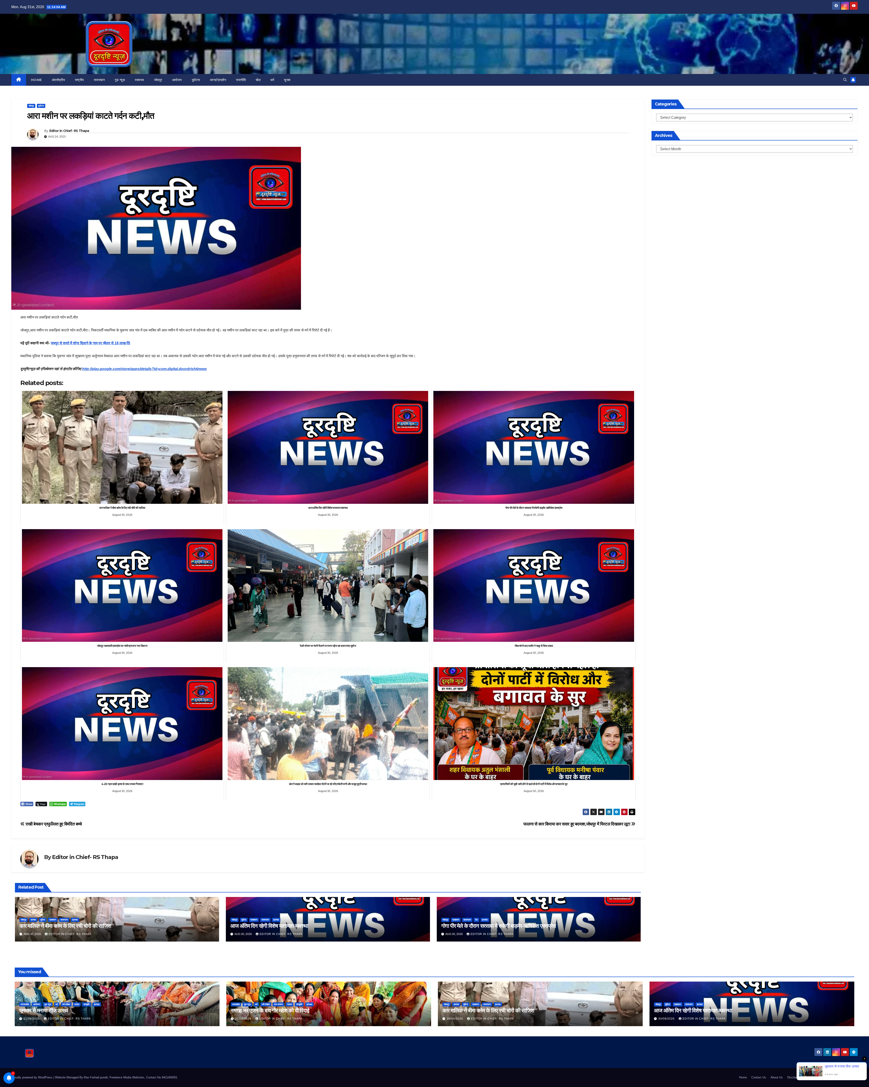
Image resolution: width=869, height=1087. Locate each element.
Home (36, 80)
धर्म (272, 80)
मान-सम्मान (278, 1004)
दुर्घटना (196, 80)
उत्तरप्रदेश (25, 1004)
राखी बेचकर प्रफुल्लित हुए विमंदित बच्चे (53, 824)
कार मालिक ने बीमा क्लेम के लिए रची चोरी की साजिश (65, 926)
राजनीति (241, 80)
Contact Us (758, 1077)
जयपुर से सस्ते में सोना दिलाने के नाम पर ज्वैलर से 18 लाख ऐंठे (90, 343)
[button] (845, 80)
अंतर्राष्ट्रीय (58, 80)
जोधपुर (158, 80)
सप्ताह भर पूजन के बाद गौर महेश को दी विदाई (270, 1010)
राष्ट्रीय (79, 80)
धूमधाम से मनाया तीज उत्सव (43, 1010)
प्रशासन (52, 919)
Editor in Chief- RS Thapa (69, 131)
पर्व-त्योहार (66, 1004)
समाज (76, 1004)
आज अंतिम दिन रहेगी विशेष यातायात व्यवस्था (269, 926)
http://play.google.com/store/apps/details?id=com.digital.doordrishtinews (144, 369)
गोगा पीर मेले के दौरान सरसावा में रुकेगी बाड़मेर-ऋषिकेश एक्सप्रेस (498, 926)
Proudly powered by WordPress (32, 1077)
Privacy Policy (848, 1077)
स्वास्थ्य (139, 80)
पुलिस (42, 919)
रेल (476, 919)
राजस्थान (99, 80)
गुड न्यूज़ (120, 80)
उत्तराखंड (236, 1004)
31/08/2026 (32, 1018)
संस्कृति (87, 1004)
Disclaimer (794, 1077)
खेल (258, 80)
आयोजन (177, 80)
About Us (777, 1077)
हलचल (75, 919)
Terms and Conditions (820, 1077)
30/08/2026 (455, 1018)
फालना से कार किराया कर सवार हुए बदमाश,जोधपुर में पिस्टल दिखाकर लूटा (577, 824)
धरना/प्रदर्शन (218, 80)
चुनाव (287, 80)
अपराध (33, 919)
